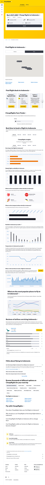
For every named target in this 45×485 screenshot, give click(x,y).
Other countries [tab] (36, 390)
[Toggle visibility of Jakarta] (18, 314)
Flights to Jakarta (21, 82)
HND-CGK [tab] (19, 134)
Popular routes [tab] (9, 390)
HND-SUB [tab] (34, 134)
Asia (9, 39)
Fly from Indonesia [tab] (37, 385)
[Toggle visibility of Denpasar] (14, 314)
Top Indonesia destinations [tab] (11, 385)
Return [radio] (34, 51)
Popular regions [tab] (21, 385)
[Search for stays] (1, 7)
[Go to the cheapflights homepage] (8, 1)
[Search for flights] (1, 5)
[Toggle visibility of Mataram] (23, 314)
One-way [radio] (15, 51)
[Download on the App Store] (37, 469)
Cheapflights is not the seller (12, 454)
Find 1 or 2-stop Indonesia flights (12, 369)
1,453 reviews (13, 331)
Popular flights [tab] (28, 385)
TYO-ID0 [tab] (14, 145)
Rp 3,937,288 (12, 15)
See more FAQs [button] (24, 376)
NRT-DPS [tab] (24, 134)
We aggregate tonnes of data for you (13, 456)
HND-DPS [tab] (29, 134)
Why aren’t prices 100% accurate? (13, 458)
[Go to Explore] (1, 12)
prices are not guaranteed (27, 451)
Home (6, 39)
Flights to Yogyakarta (10, 401)
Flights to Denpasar (8, 82)
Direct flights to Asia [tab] (27, 390)
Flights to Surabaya (34, 82)
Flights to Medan (8, 83)
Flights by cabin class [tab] (18, 390)
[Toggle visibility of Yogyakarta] (34, 314)
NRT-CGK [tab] (14, 134)
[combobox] (20, 17)
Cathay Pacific (13, 328)
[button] (2, 1)
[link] (11, 106)
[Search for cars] (1, 9)
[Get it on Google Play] (37, 467)
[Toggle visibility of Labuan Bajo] (28, 314)
